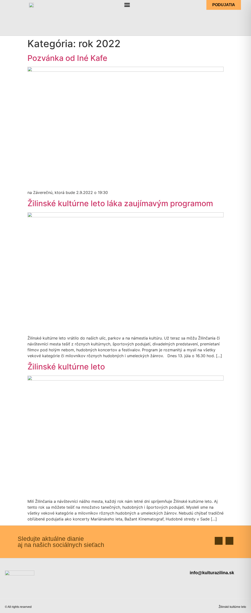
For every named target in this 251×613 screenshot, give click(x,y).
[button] (127, 5)
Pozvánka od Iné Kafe (67, 58)
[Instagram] (229, 541)
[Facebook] (219, 541)
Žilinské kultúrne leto (66, 366)
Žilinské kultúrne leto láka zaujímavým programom (120, 203)
